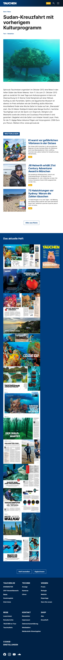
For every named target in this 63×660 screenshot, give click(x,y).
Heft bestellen (24, 572)
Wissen (44, 583)
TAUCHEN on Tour (9, 624)
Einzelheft (44, 620)
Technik (26, 583)
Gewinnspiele (8, 598)
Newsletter (26, 616)
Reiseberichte (8, 620)
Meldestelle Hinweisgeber (31, 631)
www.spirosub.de (32, 123)
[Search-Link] (53, 3)
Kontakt (26, 612)
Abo (42, 616)
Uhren (24, 594)
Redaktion (11, 33)
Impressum (26, 620)
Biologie (44, 590)
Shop (48, 3)
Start (4, 11)
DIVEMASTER (8, 587)
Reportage (44, 598)
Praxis (43, 587)
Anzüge (25, 587)
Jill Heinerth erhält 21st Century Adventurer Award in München (42, 168)
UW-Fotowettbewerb (10, 590)
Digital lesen (39, 572)
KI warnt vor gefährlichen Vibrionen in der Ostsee (43, 142)
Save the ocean (46, 602)
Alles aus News (31, 223)
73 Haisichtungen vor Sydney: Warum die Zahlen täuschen (40, 193)
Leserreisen (7, 616)
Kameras (25, 590)
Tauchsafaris (8, 627)
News (9, 11)
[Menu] (58, 3)
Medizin (44, 594)
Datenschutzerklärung (30, 624)
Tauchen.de (9, 583)
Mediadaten (26, 627)
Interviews (7, 602)
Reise (5, 612)
